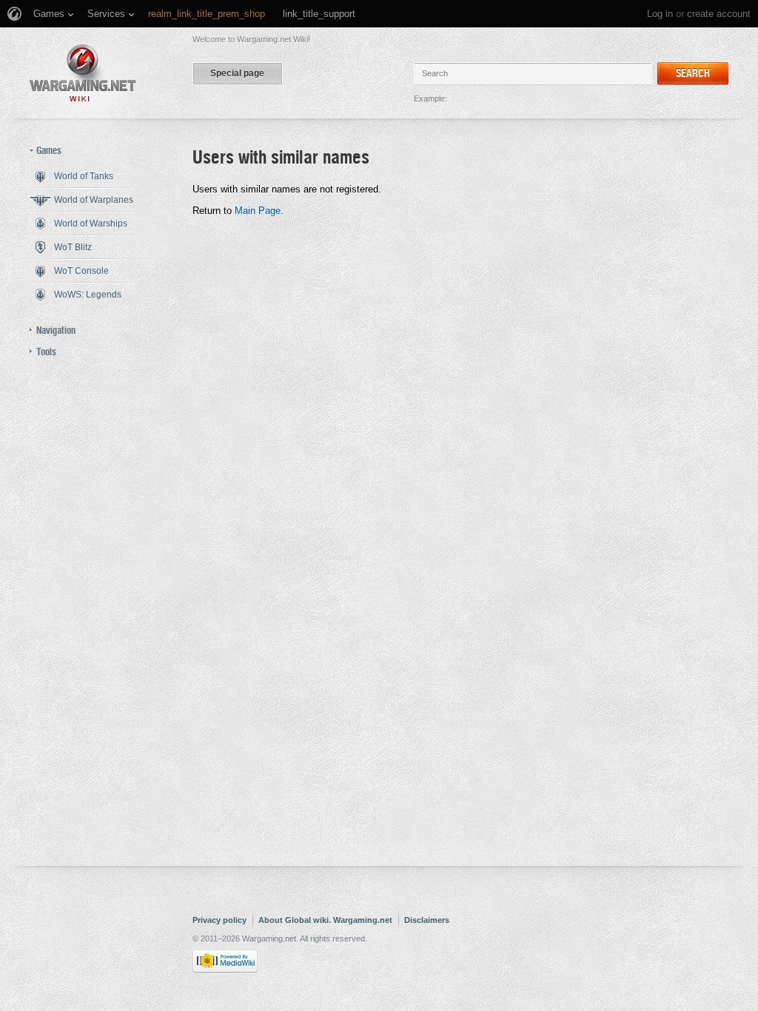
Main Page (258, 210)
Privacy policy (219, 920)
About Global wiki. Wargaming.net (325, 920)
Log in (660, 13)
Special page (237, 73)
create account (719, 13)
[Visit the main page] (83, 72)
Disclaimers (426, 920)
